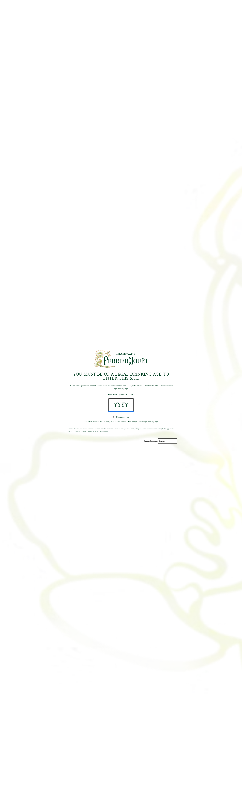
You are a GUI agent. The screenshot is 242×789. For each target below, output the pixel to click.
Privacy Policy (104, 431)
